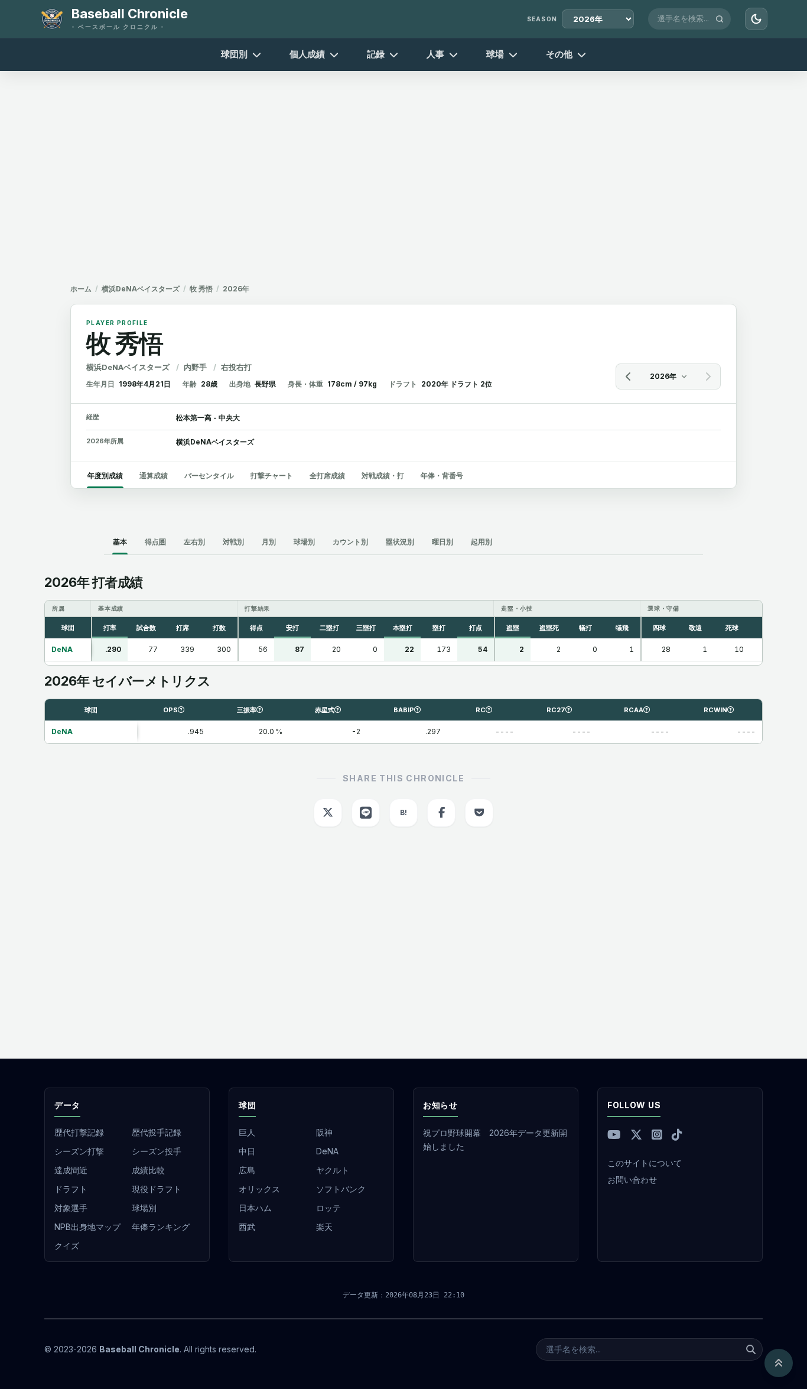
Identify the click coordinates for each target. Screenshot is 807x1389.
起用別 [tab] (481, 541)
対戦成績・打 (383, 475)
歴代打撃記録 (79, 1132)
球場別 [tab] (304, 541)
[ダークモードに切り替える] (756, 19)
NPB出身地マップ (87, 1227)
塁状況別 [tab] (400, 541)
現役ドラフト (156, 1189)
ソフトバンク (341, 1189)
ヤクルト (332, 1170)
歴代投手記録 (156, 1132)
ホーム (81, 288)
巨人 (247, 1132)
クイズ (66, 1246)
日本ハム (255, 1208)
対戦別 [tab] (233, 541)
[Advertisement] (403, 177)
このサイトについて (644, 1163)
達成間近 (70, 1170)
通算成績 (153, 475)
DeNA (327, 1151)
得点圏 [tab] (155, 541)
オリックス (259, 1189)
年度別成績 (105, 475)
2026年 (663, 376)
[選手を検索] (719, 19)
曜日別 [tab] (442, 541)
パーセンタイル (209, 475)
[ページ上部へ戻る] (778, 1363)
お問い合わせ (632, 1179)
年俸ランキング (161, 1227)
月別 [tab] (269, 541)
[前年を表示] (629, 376)
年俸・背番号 (442, 475)
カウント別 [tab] (350, 541)
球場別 (144, 1208)
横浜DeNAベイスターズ (141, 288)
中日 (247, 1151)
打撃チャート (271, 475)
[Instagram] (657, 1135)
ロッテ (328, 1208)
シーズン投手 (156, 1151)
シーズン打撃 (79, 1151)
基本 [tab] (120, 541)
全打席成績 (327, 475)
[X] (636, 1135)
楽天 (324, 1227)
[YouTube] (614, 1135)
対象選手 (70, 1208)
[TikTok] (677, 1135)
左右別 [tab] (194, 541)
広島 (247, 1170)
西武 (247, 1227)
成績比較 (148, 1170)
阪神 (324, 1132)
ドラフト (70, 1189)
